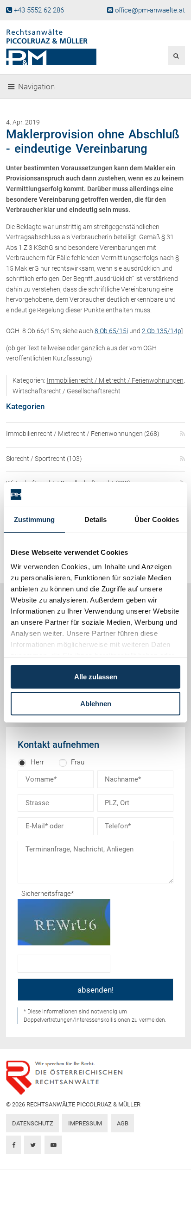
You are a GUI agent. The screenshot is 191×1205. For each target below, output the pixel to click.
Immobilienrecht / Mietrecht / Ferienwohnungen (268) (82, 433)
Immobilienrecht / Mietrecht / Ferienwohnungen (115, 380)
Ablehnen (95, 704)
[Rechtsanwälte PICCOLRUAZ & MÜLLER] (65, 47)
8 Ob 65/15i (111, 331)
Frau (77, 762)
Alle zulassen (95, 677)
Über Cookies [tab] (156, 519)
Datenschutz (32, 1123)
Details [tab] (95, 519)
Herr (37, 762)
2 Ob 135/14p (161, 331)
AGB (122, 1123)
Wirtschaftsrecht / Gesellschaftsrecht (67, 391)
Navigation (36, 86)
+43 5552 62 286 (39, 10)
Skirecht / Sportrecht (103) (44, 458)
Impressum (85, 1123)
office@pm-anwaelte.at (150, 10)
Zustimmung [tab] (34, 519)
